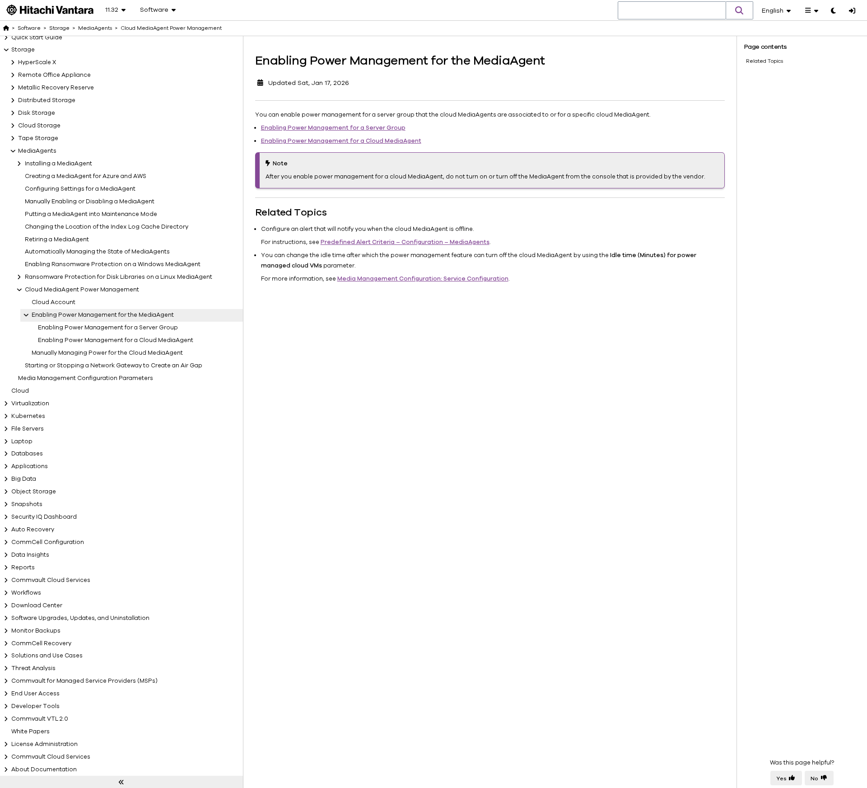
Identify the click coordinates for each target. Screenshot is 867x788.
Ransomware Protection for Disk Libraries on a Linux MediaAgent (118, 277)
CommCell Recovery (41, 643)
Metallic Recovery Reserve (56, 88)
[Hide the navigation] (121, 782)
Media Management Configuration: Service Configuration (422, 279)
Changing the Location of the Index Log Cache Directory (106, 227)
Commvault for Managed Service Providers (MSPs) (84, 681)
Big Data (23, 479)
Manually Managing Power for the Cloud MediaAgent (107, 353)
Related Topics (764, 61)
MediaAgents (37, 151)
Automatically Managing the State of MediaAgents (97, 252)
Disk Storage (36, 113)
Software (29, 28)
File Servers (27, 429)
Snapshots (26, 504)
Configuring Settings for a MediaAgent (80, 189)
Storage (23, 50)
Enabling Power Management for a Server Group (108, 328)
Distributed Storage (46, 100)
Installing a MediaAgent (58, 163)
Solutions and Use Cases (47, 656)
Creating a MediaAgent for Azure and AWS (85, 176)
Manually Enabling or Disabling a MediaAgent (89, 201)
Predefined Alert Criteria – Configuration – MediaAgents (405, 242)
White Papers (30, 731)
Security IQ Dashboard (44, 517)
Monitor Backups (36, 631)
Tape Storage (38, 138)
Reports (23, 567)
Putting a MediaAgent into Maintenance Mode (91, 214)
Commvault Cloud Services (50, 580)
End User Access (35, 694)
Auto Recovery (32, 529)
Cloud (20, 391)
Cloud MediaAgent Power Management (82, 290)
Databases (27, 454)
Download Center (36, 605)
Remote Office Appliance (54, 75)
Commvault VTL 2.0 (39, 719)
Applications (29, 466)
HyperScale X (37, 62)
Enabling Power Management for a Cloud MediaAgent (115, 340)
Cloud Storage (39, 126)
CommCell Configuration (47, 542)
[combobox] (672, 11)
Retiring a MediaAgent (57, 239)
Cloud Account (53, 302)
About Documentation (44, 769)
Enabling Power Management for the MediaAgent (103, 315)
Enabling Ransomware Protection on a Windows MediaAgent (112, 264)
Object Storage (33, 492)
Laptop (22, 441)
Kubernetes (28, 416)
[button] (739, 10)
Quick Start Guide (36, 37)
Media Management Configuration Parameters (85, 378)
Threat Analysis (33, 668)
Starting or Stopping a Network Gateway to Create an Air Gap (113, 365)
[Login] (852, 11)
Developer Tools (35, 706)
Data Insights (30, 555)
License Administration (44, 744)
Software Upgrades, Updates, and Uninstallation (80, 618)
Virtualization (30, 403)
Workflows (26, 593)
